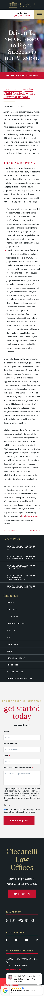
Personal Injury (16, 658)
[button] (30, 986)
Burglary (12, 610)
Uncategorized (15, 672)
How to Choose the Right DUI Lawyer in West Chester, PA (21, 567)
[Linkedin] (37, 940)
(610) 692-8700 (20, 920)
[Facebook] (6, 940)
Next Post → (35, 530)
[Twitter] (16, 940)
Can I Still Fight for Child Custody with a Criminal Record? (19, 93)
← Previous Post (10, 530)
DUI (8, 637)
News (9, 651)
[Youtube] (26, 940)
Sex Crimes (12, 665)
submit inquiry (19, 820)
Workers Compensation (20, 679)
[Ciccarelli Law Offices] (22, 5)
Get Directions (22, 893)
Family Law (12, 644)
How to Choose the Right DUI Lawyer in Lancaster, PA (21, 548)
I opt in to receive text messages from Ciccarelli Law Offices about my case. (22, 810)
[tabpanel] (22, 966)
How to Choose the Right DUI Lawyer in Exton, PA (21, 557)
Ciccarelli (12, 616)
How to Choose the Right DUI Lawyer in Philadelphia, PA (21, 577)
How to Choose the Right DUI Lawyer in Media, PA (21, 587)
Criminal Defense (16, 623)
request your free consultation (22, 75)
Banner (10, 603)
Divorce (11, 630)
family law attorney (29, 516)
